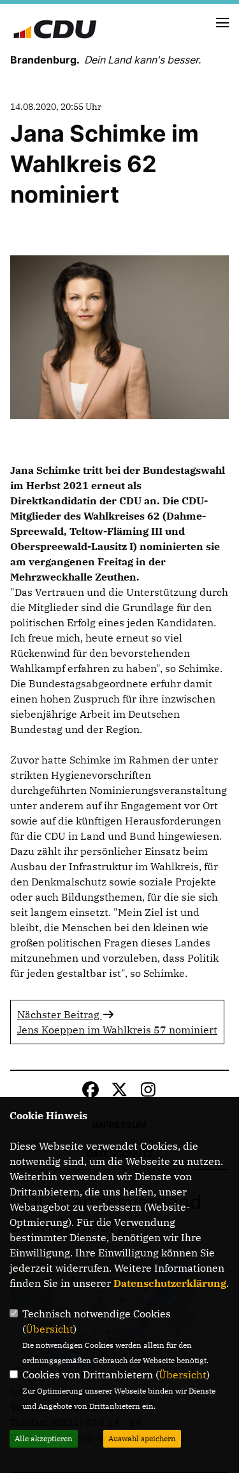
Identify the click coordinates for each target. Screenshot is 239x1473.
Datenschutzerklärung (169, 1283)
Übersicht (49, 1328)
